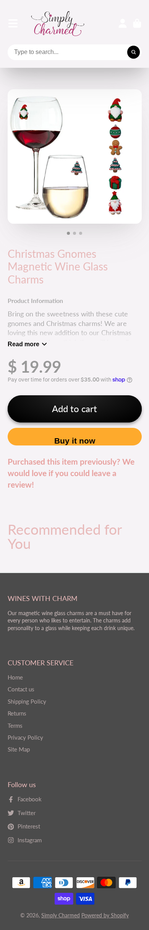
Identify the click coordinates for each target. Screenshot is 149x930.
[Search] (133, 52)
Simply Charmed (60, 915)
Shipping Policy (27, 701)
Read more (23, 344)
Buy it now (74, 440)
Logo (57, 23)
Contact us (21, 689)
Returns (17, 713)
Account (122, 23)
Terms (15, 725)
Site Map (19, 749)
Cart (137, 23)
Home (15, 677)
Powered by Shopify (105, 915)
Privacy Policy (25, 737)
